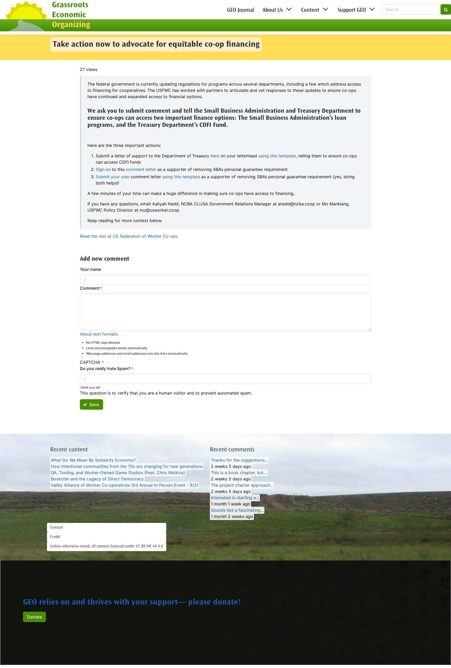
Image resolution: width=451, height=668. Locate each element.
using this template (277, 155)
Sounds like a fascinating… (237, 510)
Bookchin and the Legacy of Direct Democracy (97, 479)
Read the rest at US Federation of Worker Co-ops (129, 236)
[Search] (446, 9)
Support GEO (352, 10)
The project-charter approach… (242, 485)
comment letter (141, 169)
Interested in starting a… (235, 497)
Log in (180, 529)
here (215, 155)
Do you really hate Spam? (105, 368)
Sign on (103, 169)
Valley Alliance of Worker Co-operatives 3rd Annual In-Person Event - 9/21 (124, 485)
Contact (56, 528)
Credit (55, 537)
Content (310, 10)
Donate (34, 616)
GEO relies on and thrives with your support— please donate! (132, 603)
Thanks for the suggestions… (239, 460)
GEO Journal (240, 10)
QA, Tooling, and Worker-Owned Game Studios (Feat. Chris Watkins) (118, 472)
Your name (90, 269)
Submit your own (112, 176)
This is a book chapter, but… (239, 472)
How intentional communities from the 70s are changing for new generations (127, 466)
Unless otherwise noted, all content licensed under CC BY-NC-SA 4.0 (106, 546)
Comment (89, 288)
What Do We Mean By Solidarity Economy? (93, 460)
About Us (273, 10)
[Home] (26, 16)
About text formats (99, 334)
